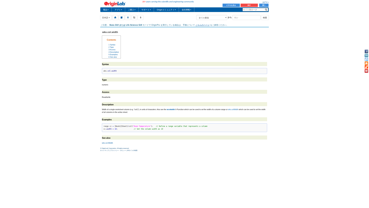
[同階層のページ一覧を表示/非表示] (134, 17)
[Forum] (366, 63)
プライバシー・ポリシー (118, 150)
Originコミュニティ (165, 10)
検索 (265, 17)
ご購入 (131, 10)
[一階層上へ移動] (128, 17)
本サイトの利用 (132, 150)
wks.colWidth (233, 109)
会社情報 (186, 10)
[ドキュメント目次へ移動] (115, 17)
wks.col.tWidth (107, 143)
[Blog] (366, 59)
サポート (145, 10)
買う (264, 5)
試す (249, 5)
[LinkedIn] (366, 55)
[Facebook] (366, 51)
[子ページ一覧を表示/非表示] (140, 17)
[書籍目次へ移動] (121, 17)
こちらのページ (202, 24)
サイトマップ (104, 150)
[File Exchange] (366, 67)
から (230, 17)
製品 (105, 10)
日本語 (105, 17)
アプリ (118, 10)
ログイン (265, 2)
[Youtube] (366, 71)
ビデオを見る (231, 5)
